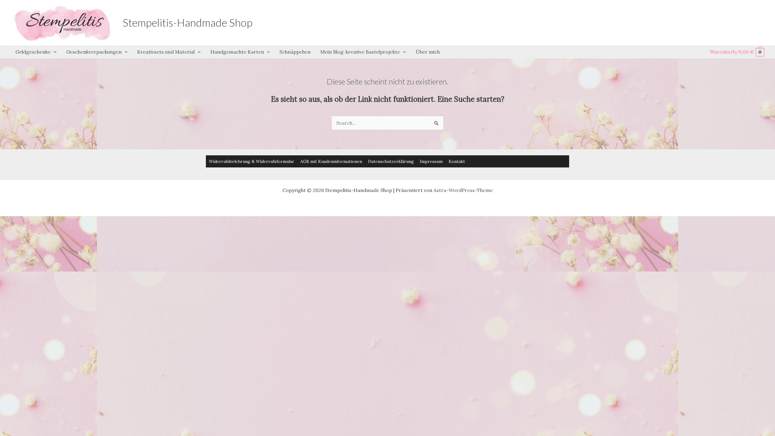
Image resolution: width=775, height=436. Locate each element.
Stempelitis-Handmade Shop (187, 22)
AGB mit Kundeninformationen (331, 161)
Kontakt (457, 161)
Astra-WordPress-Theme (463, 190)
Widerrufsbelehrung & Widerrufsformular (251, 161)
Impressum (431, 161)
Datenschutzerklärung (391, 161)
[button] (54, 52)
